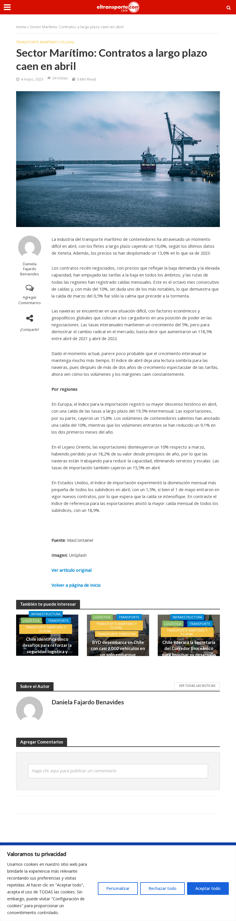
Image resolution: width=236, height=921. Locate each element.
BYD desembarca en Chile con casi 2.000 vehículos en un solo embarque (118, 648)
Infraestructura (45, 614)
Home (21, 26)
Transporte (58, 620)
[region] (118, 883)
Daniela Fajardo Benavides (29, 269)
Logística (31, 620)
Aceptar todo (207, 888)
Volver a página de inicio (76, 585)
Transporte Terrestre (116, 634)
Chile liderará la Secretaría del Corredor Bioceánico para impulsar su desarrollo (189, 648)
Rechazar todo (162, 888)
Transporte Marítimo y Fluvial (45, 42)
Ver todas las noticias (197, 686)
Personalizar (118, 888)
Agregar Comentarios (29, 300)
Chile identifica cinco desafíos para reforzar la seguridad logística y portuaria (47, 648)
